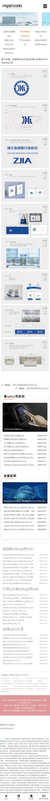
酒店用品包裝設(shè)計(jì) (38, 388)
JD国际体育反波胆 (6, 728)
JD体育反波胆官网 (11, 761)
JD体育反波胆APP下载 (37, 756)
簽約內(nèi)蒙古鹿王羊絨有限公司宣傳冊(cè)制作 (20, 518)
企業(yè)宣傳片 (40, 40)
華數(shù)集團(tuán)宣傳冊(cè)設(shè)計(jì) (20, 454)
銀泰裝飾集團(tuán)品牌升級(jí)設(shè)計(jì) (20, 457)
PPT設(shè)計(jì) (25, 42)
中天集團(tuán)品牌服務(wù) (14, 443)
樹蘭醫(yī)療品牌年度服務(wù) (15, 439)
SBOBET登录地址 (9, 748)
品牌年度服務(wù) (9, 33)
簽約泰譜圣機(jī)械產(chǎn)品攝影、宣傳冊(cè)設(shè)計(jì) (20, 511)
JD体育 (10, 746)
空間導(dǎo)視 (41, 44)
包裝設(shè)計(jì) (41, 33)
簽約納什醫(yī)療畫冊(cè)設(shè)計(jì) (18, 522)
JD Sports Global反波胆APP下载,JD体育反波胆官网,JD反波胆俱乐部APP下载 (24, 758)
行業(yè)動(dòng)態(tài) (21, 588)
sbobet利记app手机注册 (27, 778)
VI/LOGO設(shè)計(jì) (25, 33)
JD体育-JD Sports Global (13, 765)
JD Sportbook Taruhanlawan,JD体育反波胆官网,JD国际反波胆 (25, 786)
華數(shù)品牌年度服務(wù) (14, 450)
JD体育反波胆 (35, 785)
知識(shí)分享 (13, 628)
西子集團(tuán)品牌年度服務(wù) (16, 446)
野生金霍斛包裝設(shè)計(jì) (25, 384)
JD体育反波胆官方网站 (17, 751)
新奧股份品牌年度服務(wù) (14, 435)
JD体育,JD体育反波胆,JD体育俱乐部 (18, 739)
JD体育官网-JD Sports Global (19, 770)
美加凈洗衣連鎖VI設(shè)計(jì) (15, 461)
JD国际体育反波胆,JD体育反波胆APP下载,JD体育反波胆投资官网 (24, 791)
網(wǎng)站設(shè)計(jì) (9, 50)
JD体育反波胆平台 (38, 739)
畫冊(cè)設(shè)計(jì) (9, 42)
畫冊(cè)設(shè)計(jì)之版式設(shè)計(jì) (19, 507)
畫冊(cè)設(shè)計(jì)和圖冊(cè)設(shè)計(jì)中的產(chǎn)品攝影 (20, 529)
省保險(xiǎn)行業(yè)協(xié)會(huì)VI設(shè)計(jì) (20, 465)
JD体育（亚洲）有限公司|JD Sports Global (23, 743)
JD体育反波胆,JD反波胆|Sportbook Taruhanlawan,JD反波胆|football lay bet (19, 754)
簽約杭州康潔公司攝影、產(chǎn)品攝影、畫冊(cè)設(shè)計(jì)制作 (20, 514)
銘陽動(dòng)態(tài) (18, 548)
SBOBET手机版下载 (24, 748)
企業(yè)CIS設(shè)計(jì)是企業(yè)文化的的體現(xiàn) (20, 525)
